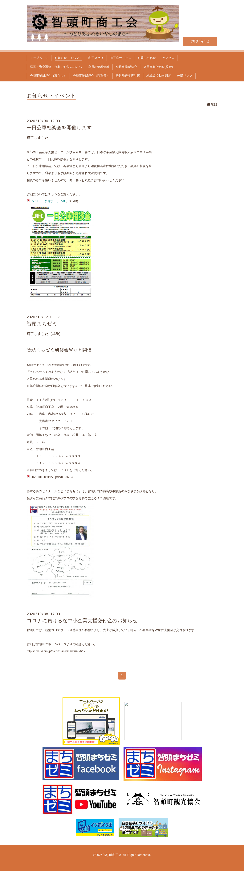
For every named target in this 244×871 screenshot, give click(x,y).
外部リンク (184, 75)
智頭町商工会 (112, 855)
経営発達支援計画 (128, 75)
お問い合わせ (200, 41)
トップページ (39, 58)
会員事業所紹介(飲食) (158, 66)
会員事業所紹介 (126, 66)
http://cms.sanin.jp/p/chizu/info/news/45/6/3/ (56, 651)
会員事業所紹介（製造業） (91, 75)
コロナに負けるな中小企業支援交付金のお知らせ (82, 620)
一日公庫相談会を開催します (59, 127)
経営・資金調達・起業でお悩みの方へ (56, 66)
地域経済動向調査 (158, 75)
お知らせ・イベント (68, 58)
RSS (213, 104)
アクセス (168, 58)
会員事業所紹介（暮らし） (48, 75)
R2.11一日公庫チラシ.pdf (47, 201)
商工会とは (96, 58)
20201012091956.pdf (44, 477)
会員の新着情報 (98, 66)
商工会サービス (120, 58)
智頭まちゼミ (42, 324)
